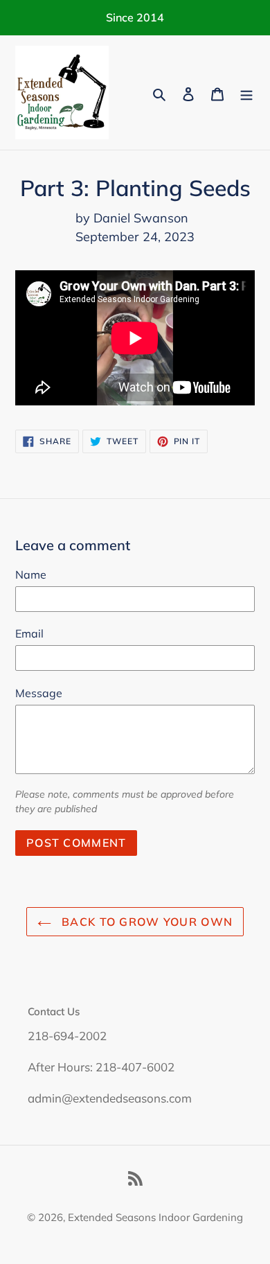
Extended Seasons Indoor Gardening (155, 1217)
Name (30, 574)
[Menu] (246, 92)
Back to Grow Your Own (145, 922)
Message (38, 693)
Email (29, 633)
